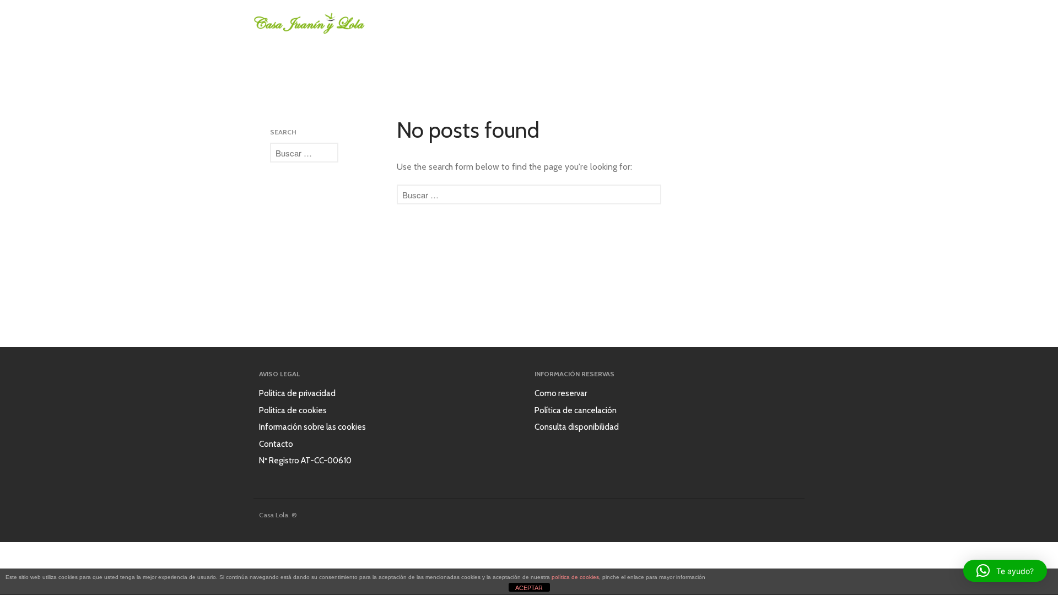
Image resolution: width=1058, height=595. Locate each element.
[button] (1005, 571)
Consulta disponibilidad (577, 427)
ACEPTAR (529, 588)
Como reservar (561, 393)
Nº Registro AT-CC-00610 (305, 461)
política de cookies (575, 577)
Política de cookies (293, 410)
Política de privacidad (297, 393)
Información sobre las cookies (312, 427)
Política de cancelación (576, 410)
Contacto (276, 444)
